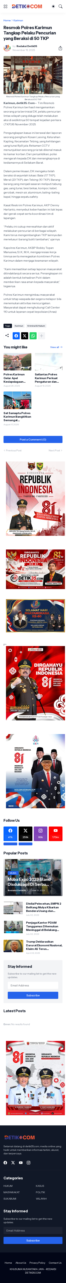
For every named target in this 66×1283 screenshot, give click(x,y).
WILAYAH (41, 1198)
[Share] (58, 48)
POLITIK (40, 1192)
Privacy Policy (37, 1262)
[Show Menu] (5, 6)
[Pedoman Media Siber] (25, 843)
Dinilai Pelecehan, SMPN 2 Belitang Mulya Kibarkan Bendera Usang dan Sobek (43, 907)
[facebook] (5, 1162)
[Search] (60, 6)
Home (7, 20)
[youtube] (21, 1162)
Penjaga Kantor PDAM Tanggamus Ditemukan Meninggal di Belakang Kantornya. (42, 926)
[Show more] (41, 335)
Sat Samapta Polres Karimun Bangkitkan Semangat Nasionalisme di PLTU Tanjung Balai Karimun (17, 416)
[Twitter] (24, 335)
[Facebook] (16, 335)
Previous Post (13, 450)
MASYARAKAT (12, 1192)
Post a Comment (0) (33, 439)
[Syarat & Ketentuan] (10, 843)
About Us (20, 1262)
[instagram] (28, 1162)
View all (54, 347)
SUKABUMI (10, 1198)
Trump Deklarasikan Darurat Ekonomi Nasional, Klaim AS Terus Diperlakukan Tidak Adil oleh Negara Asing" (44, 945)
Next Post (54, 450)
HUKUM (8, 1186)
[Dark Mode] (53, 6)
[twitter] (13, 1162)
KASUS (40, 1186)
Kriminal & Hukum (36, 325)
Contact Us (55, 1262)
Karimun (18, 20)
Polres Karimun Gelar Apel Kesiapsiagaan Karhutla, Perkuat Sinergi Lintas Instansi (15, 378)
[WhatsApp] (33, 335)
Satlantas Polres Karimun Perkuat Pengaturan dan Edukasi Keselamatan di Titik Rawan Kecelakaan (48, 378)
